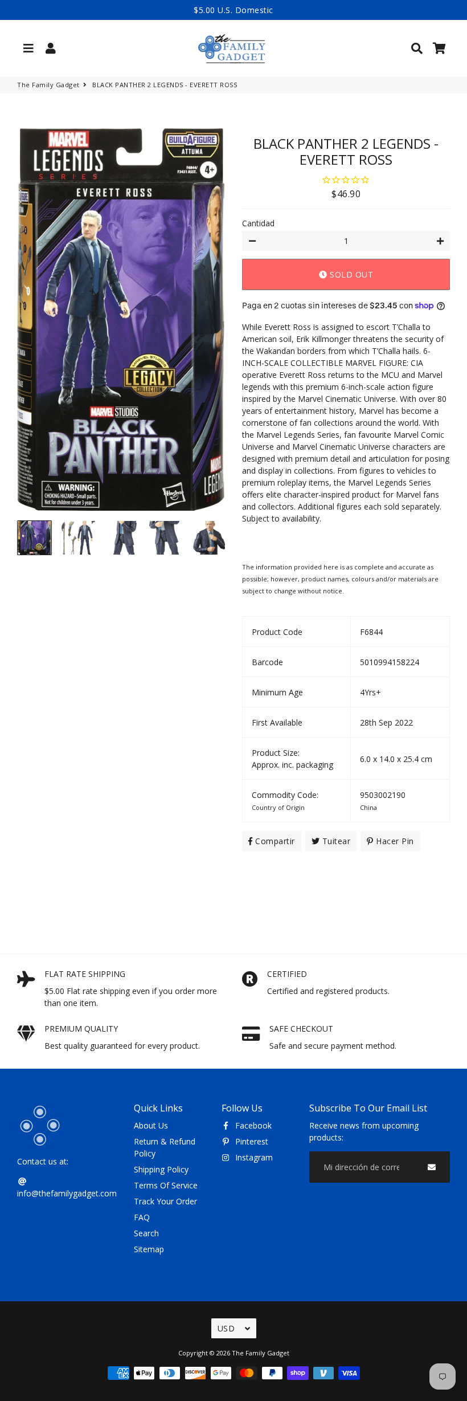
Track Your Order (165, 1201)
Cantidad (258, 223)
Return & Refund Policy (164, 1147)
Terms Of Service (166, 1185)
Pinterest (250, 1141)
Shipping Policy (161, 1169)
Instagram (253, 1157)
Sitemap (149, 1249)
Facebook (252, 1125)
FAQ (142, 1217)
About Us (151, 1125)
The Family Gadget (48, 84)
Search (146, 1233)
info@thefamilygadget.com (67, 1193)
